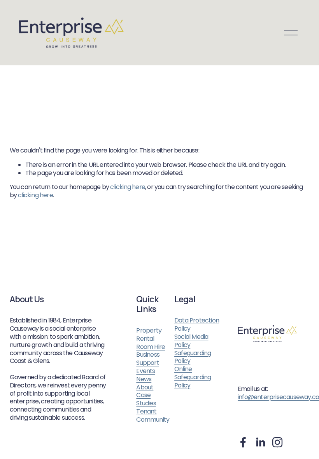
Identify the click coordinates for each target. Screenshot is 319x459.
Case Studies (146, 399)
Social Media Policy (191, 341)
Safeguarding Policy (192, 357)
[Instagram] (277, 442)
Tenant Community (152, 416)
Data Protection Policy (196, 325)
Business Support (148, 359)
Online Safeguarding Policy (192, 377)
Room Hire (150, 347)
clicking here (127, 186)
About (144, 388)
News (143, 379)
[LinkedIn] (260, 442)
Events (145, 371)
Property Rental (148, 335)
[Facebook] (243, 442)
